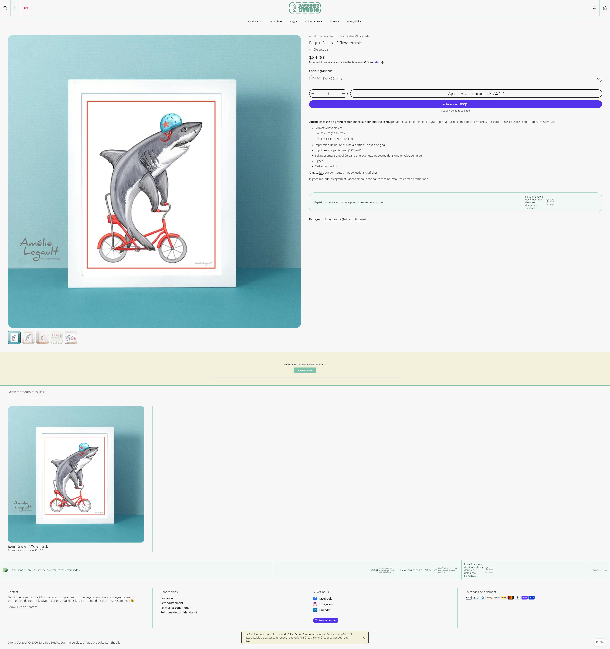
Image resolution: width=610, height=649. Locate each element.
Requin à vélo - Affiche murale (76, 479)
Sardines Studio (49, 642)
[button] (5, 8)
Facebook (353, 179)
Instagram (336, 179)
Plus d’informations (600, 570)
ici (321, 173)
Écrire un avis (308, 371)
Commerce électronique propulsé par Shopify (90, 642)
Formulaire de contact (22, 607)
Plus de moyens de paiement (455, 110)
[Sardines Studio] (305, 7)
